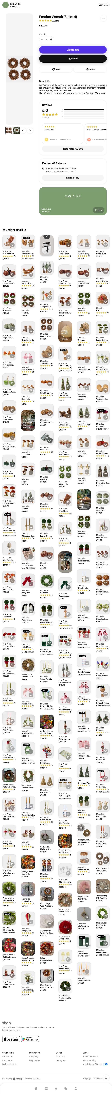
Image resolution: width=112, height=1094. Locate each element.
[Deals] (65, 1088)
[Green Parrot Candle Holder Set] (28, 722)
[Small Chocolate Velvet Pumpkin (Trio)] (65, 272)
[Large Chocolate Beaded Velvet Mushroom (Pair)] (28, 470)
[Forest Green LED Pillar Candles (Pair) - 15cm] (84, 941)
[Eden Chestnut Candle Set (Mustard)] (84, 969)
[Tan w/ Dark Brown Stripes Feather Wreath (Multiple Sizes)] (103, 859)
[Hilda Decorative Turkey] (103, 299)
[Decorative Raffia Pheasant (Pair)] (28, 272)
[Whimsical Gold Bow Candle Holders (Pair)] (28, 524)
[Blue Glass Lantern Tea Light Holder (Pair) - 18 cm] (28, 1008)
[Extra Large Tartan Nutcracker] (65, 727)
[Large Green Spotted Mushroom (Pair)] (103, 328)
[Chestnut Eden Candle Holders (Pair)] (47, 1060)
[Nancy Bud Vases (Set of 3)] (9, 832)
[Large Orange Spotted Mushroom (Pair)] (9, 491)
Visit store (103, 5)
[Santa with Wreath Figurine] (103, 748)
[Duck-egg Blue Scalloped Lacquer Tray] (28, 1035)
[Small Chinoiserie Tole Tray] (65, 754)
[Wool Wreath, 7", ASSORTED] (47, 894)
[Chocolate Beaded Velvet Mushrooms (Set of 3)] (84, 385)
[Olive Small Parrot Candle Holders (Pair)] (84, 576)
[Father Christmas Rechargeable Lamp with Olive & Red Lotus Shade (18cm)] (65, 1043)
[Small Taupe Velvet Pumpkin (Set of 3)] (9, 407)
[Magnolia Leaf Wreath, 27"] (65, 986)
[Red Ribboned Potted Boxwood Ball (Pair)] (9, 662)
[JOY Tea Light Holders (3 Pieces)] (65, 784)
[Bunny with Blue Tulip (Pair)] (47, 694)
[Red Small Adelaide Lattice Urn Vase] (47, 751)
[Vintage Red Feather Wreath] (65, 927)
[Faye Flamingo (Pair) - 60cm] (84, 687)
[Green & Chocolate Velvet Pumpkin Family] (47, 467)
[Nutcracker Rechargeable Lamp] (65, 611)
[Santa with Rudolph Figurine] (65, 1070)
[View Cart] (56, 1088)
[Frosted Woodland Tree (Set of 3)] (47, 268)
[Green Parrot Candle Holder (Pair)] (47, 808)
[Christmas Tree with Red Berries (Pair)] (84, 771)
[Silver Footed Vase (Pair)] (103, 607)
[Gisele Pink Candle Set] (9, 1027)
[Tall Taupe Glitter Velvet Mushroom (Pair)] (84, 442)
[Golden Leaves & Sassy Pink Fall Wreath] (9, 945)
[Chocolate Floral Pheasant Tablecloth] (28, 554)
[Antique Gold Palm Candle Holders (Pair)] (47, 295)
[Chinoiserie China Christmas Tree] (103, 1022)
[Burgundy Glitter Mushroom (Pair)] (103, 415)
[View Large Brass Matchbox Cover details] (65, 565)
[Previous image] (23, 130)
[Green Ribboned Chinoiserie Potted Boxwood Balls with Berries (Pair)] (47, 610)
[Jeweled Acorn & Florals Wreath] (28, 948)
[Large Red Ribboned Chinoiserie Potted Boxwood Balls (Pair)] (9, 605)
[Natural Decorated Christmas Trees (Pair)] (103, 718)
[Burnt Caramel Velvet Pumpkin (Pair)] (65, 242)
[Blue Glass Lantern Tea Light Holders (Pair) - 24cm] (47, 1003)
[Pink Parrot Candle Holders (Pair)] (9, 718)
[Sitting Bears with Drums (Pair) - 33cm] (9, 972)
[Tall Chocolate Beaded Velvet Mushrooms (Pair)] (65, 301)
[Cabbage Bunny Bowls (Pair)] (9, 380)
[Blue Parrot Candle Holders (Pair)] (65, 811)
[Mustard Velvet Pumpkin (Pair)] (9, 435)
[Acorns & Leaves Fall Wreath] (28, 862)
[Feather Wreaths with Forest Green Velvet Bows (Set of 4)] (28, 301)
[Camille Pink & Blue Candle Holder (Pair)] (84, 660)
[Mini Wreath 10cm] (84, 914)
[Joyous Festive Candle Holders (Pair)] (9, 519)
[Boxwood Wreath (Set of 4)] (84, 299)
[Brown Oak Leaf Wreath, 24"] (47, 976)
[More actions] (103, 18)
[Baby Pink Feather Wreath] (84, 887)
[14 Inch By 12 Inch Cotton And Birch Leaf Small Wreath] (9, 918)
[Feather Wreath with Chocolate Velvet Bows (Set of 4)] (47, 324)
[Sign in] (75, 1088)
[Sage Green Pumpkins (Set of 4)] (103, 498)
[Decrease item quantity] (41, 39)
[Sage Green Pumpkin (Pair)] (9, 326)
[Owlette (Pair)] (84, 242)
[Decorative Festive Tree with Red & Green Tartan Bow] (103, 968)
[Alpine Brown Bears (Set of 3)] (103, 269)
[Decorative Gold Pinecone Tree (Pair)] (103, 471)
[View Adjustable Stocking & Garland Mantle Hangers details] (46, 249)
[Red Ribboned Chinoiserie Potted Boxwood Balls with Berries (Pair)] (84, 549)
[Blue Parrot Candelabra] (9, 548)
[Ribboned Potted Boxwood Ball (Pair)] (84, 801)
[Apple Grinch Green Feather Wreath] (9, 889)
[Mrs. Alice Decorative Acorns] (65, 499)
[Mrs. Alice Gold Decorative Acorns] (9, 242)
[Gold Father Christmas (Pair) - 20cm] (103, 805)
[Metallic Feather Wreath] (28, 665)
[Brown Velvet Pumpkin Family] (9, 272)
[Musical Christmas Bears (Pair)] (47, 865)
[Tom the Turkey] (47, 352)
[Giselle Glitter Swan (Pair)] (65, 1013)
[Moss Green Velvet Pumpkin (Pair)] (9, 462)
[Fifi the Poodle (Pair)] (84, 744)
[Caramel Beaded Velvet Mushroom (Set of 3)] (28, 387)
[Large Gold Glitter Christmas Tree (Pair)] (47, 781)
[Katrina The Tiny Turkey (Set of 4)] (84, 358)
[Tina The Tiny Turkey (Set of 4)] (65, 443)
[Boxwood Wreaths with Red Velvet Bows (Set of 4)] (9, 299)
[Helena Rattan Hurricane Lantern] (84, 858)
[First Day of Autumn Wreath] (65, 841)
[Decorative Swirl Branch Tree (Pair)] (65, 384)
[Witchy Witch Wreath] (47, 722)
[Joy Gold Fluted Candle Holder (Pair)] (84, 606)
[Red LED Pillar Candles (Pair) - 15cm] (9, 1000)
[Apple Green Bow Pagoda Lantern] (28, 749)
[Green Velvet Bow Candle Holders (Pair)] (47, 640)
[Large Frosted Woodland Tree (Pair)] (65, 671)
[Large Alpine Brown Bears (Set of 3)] (65, 413)
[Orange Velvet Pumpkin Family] (103, 442)
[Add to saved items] (12, 245)
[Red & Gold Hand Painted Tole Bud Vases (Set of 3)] (84, 633)
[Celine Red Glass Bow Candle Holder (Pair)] (103, 775)
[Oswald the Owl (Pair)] (28, 328)
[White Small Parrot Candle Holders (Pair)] (103, 832)
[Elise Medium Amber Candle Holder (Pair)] (103, 526)
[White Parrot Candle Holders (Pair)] (9, 861)
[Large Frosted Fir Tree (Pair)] (84, 412)
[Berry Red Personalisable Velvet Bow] (28, 581)
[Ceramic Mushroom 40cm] (103, 995)
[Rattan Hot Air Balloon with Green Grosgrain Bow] (103, 691)
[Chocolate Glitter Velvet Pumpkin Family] (47, 495)
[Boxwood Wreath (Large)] (47, 581)
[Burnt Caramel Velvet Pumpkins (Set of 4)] (103, 580)
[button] (73, 111)
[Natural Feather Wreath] (9, 775)
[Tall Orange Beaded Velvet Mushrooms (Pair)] (9, 578)
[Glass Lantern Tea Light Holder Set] (65, 870)
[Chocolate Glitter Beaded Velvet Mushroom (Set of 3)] (28, 443)
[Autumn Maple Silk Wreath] (47, 948)
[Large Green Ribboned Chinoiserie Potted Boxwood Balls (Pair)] (47, 524)
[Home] (36, 1088)
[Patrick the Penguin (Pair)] (28, 608)
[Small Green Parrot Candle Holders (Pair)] (9, 689)
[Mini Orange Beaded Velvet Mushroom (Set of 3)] (9, 353)
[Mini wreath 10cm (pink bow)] (47, 837)
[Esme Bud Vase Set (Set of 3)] (65, 641)
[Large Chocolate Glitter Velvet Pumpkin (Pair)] (47, 554)
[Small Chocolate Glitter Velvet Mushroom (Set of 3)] (103, 553)
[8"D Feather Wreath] (103, 886)
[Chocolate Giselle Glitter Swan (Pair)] (28, 833)
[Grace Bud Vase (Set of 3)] (103, 664)
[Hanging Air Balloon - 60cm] (28, 919)
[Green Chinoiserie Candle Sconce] (84, 996)
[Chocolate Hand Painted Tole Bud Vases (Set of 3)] (9, 805)
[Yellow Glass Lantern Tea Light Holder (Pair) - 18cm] (65, 957)
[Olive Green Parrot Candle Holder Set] (65, 529)
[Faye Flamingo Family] (65, 698)
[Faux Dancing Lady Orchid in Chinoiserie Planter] (28, 978)
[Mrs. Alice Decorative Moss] (47, 438)
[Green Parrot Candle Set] (47, 667)
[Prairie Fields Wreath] (65, 900)
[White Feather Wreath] (47, 921)
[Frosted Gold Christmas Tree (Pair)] (84, 1023)
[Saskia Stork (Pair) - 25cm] (28, 692)
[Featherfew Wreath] (28, 889)
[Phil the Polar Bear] (9, 746)
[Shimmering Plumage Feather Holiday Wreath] (84, 830)
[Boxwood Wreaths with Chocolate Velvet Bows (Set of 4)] (84, 522)
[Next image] (30, 130)
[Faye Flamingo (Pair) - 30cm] (28, 358)
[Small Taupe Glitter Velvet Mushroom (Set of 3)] (103, 242)
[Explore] (46, 1088)
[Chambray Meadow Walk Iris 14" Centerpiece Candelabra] (9, 1054)
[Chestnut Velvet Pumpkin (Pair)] (84, 272)
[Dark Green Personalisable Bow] (65, 584)
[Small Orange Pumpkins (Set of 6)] (47, 381)
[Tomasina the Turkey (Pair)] (103, 387)
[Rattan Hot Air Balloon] (65, 354)
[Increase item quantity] (51, 39)
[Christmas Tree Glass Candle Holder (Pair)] (84, 717)
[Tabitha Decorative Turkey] (84, 328)
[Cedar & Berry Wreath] (28, 776)
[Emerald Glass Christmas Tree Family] (47, 1032)
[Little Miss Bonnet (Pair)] (28, 635)
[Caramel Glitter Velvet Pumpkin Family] (47, 411)
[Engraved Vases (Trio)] (9, 634)
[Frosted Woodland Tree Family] (28, 497)
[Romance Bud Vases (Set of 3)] (103, 358)
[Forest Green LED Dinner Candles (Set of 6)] (103, 941)
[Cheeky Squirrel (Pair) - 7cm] (28, 242)
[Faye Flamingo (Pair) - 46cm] (103, 634)
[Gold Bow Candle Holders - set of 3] (28, 1062)
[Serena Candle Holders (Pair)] (28, 803)
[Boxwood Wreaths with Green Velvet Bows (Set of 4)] (65, 472)
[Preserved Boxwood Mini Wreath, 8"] (103, 913)
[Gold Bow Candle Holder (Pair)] (84, 469)
